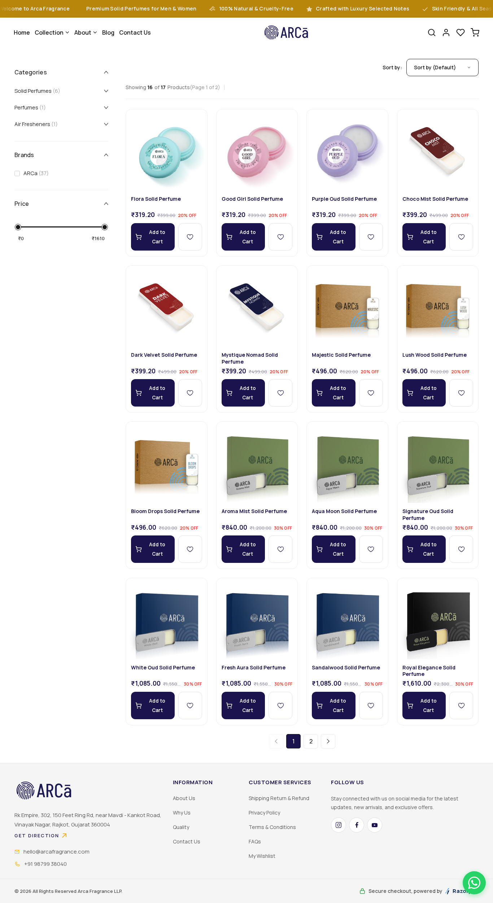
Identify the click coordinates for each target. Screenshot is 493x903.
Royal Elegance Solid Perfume (428, 671)
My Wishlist (262, 855)
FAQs (255, 841)
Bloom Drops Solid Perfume (165, 511)
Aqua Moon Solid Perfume (344, 511)
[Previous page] (276, 741)
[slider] (18, 227)
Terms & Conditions (272, 827)
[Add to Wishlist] (190, 237)
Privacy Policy (264, 812)
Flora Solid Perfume (156, 199)
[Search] (431, 32)
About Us (184, 798)
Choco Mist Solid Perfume (435, 199)
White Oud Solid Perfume (163, 667)
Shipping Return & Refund (279, 798)
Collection (49, 32)
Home (22, 32)
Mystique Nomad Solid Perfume (250, 358)
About (82, 32)
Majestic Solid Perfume (341, 355)
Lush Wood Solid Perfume (434, 355)
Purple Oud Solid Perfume (344, 199)
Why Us (182, 812)
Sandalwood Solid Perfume (346, 667)
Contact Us (135, 32)
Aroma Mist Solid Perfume (254, 511)
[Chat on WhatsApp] (474, 882)
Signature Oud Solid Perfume (427, 514)
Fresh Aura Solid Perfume (253, 667)
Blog (108, 32)
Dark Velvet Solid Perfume (164, 355)
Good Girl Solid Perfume (252, 199)
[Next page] (328, 741)
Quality (181, 827)
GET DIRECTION (36, 835)
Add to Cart (157, 237)
